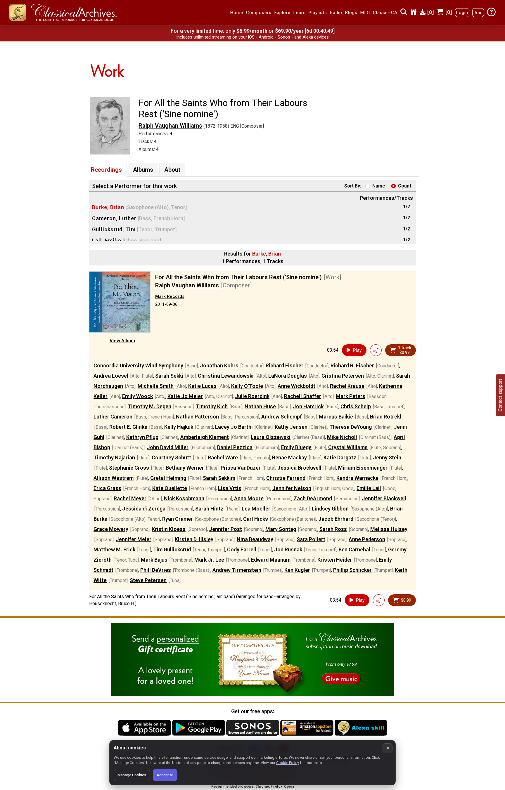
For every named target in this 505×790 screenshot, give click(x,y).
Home (236, 12)
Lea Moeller (256, 509)
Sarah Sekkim (219, 478)
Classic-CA (385, 12)
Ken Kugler (297, 570)
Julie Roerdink (252, 396)
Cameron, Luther (114, 218)
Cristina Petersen (342, 376)
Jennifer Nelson (291, 488)
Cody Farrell (241, 549)
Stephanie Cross (129, 468)
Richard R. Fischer (352, 365)
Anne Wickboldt (296, 386)
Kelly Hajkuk (178, 427)
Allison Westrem (114, 478)
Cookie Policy (287, 763)
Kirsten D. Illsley (194, 539)
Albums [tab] (143, 169)
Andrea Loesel (111, 376)
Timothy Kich (212, 406)
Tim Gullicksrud (172, 549)
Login (462, 12)
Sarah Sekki (169, 376)
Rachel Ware (223, 457)
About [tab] (172, 169)
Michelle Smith (156, 386)
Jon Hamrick (308, 406)
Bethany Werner (185, 468)
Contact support (500, 395)
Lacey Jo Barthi (234, 427)
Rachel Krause (347, 386)
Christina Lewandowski (226, 376)
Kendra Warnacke (357, 478)
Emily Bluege (296, 447)
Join (478, 12)
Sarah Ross (333, 529)
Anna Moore (249, 498)
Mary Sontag (280, 529)
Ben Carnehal (354, 549)
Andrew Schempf (281, 417)
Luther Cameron (113, 417)
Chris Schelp (355, 406)
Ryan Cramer (177, 519)
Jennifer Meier (133, 539)
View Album (122, 340)
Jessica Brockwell (299, 468)
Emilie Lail (369, 488)
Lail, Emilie (106, 240)
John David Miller (167, 447)
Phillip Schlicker (352, 570)
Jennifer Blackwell (384, 498)
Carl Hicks (255, 519)
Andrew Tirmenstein (236, 570)
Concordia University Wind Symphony (138, 365)
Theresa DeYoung (350, 427)
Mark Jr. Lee (209, 560)
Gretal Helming (168, 478)
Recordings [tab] (106, 169)
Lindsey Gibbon (330, 509)
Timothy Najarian (114, 457)
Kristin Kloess (169, 529)
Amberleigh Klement (204, 437)
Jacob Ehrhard (335, 519)
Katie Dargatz (340, 457)
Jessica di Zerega (143, 509)
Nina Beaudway (255, 539)
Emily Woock (137, 396)
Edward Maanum (270, 560)
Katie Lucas (202, 386)
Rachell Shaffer (302, 396)
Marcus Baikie (336, 417)
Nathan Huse (260, 406)
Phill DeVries (155, 570)
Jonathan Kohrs (219, 365)
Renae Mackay (289, 457)
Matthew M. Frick (114, 549)
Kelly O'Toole (247, 386)
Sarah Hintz (209, 509)
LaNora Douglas (287, 376)
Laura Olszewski (270, 437)
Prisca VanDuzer (241, 468)
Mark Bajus (154, 560)
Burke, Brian (108, 207)
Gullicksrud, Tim (114, 229)
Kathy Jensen (291, 427)
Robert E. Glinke (128, 427)
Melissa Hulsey (388, 529)
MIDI (365, 12)
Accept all (165, 775)
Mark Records (169, 296)
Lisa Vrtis (229, 488)
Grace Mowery (111, 529)
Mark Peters (350, 396)
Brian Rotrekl (385, 417)
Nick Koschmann (184, 498)
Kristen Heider (334, 560)
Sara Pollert (311, 539)
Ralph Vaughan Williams (170, 125)
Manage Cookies (131, 775)
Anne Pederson (367, 539)
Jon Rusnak (288, 549)
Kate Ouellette (169, 488)
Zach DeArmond (312, 498)
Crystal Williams (348, 447)
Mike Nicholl (342, 437)
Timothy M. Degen (149, 406)
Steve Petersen (148, 580)
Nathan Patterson (197, 417)
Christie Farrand (285, 478)
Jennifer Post (225, 529)
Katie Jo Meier (185, 396)
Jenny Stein (387, 457)
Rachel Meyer (130, 498)
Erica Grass (107, 488)
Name (378, 186)
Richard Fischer (284, 365)
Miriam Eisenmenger (363, 468)
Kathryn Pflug (142, 437)
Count (404, 186)
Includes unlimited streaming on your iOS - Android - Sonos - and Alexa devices (252, 37)
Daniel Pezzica (234, 447)
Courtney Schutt (171, 457)
